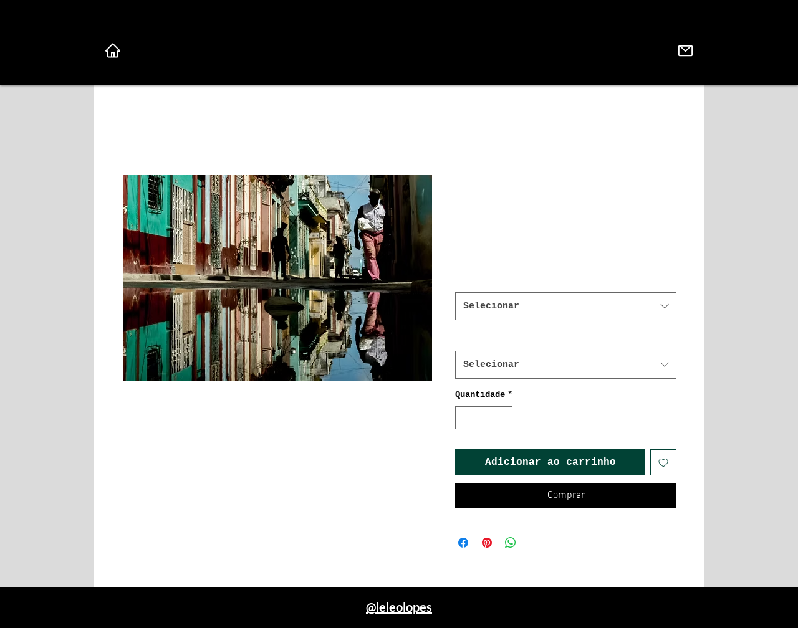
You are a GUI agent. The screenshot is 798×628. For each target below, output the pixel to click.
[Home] (113, 50)
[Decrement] (465, 418)
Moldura (476, 338)
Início (140, 129)
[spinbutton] (484, 418)
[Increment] (503, 418)
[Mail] (685, 50)
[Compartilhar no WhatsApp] (510, 542)
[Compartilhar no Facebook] (463, 542)
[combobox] (565, 306)
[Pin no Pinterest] (486, 542)
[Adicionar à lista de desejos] (663, 462)
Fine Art (478, 279)
